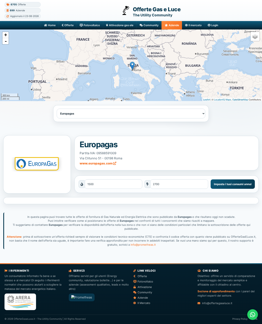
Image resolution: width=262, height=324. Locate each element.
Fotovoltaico (92, 25)
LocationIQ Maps (222, 99)
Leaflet (206, 99)
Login (214, 25)
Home (52, 25)
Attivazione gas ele (121, 25)
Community (151, 25)
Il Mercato (144, 303)
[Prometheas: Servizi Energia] (82, 297)
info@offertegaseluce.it (217, 303)
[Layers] (255, 36)
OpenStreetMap (240, 99)
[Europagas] (37, 164)
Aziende (174, 25)
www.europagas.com (96, 163)
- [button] (5, 41)
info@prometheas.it (143, 244)
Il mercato (195, 25)
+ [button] (5, 34)
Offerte (69, 25)
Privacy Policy (239, 318)
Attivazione (145, 287)
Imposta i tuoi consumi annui (233, 184)
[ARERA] (20, 302)
